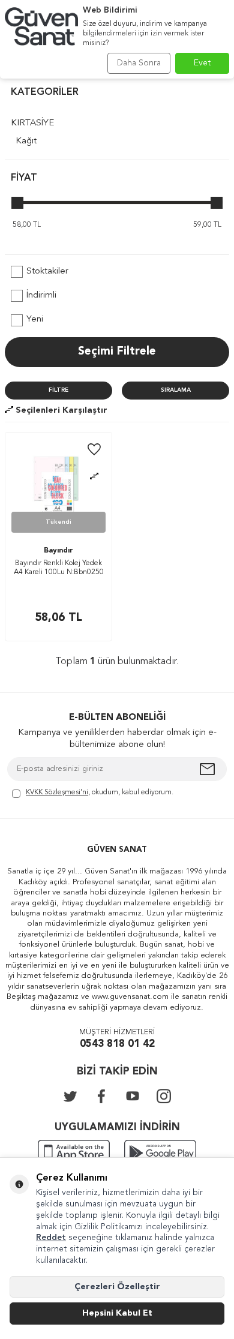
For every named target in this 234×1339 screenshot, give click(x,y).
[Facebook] (101, 1096)
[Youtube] (133, 1096)
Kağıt (26, 141)
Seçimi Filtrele (117, 352)
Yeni (34, 319)
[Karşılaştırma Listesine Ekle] (94, 476)
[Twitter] (70, 1096)
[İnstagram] (164, 1096)
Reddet (51, 1237)
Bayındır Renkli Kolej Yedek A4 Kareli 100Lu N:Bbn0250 (59, 568)
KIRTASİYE (32, 123)
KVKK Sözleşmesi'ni (57, 792)
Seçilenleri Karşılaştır (60, 410)
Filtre (58, 390)
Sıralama (176, 390)
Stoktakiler (47, 271)
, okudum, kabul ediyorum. (99, 792)
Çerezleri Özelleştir (117, 1287)
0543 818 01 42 (117, 1044)
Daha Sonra (139, 63)
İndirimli (41, 295)
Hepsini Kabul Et (117, 1313)
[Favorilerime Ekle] (94, 450)
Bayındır (58, 550)
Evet (202, 63)
